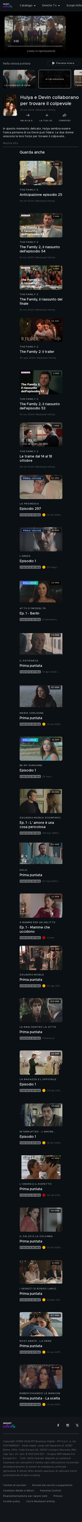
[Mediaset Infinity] (7, 5)
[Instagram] (67, 1425)
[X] (77, 1425)
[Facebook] (58, 1425)
